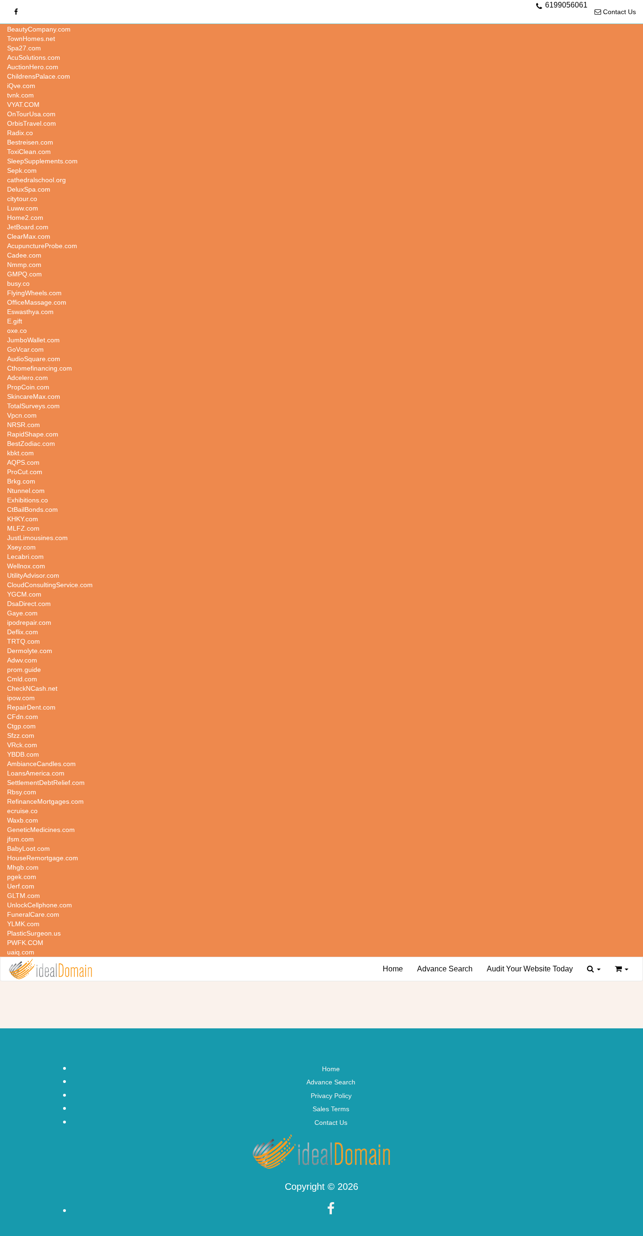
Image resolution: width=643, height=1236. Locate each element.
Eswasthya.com (30, 311)
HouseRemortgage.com (42, 858)
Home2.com (25, 217)
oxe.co (17, 330)
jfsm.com (20, 839)
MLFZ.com (23, 528)
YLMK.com (23, 924)
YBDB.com (23, 754)
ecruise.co (22, 811)
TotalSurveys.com (33, 406)
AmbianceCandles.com (41, 763)
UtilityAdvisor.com (33, 575)
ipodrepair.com (29, 622)
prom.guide (24, 669)
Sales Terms (331, 1109)
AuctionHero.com (32, 67)
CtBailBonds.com (32, 509)
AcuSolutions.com (33, 57)
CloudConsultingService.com (50, 585)
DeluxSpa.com (28, 189)
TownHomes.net (31, 38)
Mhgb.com (23, 867)
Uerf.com (20, 886)
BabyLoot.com (28, 848)
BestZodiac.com (31, 443)
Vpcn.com (22, 415)
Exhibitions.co (27, 500)
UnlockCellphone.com (39, 905)
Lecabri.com (25, 556)
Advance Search (445, 969)
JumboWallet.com (33, 340)
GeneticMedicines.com (41, 829)
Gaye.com (22, 613)
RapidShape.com (32, 434)
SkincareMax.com (33, 396)
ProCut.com (24, 472)
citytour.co (22, 198)
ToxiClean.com (29, 151)
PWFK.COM (25, 942)
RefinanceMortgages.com (45, 801)
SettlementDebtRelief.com (46, 782)
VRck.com (22, 745)
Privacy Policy (331, 1095)
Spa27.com (24, 48)
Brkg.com (21, 481)
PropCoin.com (28, 387)
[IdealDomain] (51, 969)
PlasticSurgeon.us (34, 933)
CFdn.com (22, 716)
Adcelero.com (27, 377)
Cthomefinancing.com (39, 368)
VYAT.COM (23, 104)
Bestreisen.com (30, 142)
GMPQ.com (24, 274)
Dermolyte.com (29, 650)
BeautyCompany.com (39, 29)
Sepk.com (22, 170)
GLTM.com (23, 895)
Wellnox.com (26, 566)
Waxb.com (22, 820)
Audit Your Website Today (530, 969)
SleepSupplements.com (42, 161)
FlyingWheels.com (34, 293)
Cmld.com (22, 679)
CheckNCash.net (32, 688)
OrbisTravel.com (31, 123)
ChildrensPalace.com (38, 76)
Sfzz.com (20, 735)
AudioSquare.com (33, 359)
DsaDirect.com (29, 603)
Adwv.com (22, 660)
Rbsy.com (21, 792)
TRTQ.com (23, 641)
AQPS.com (23, 462)
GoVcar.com (25, 349)
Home (393, 969)
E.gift (14, 321)
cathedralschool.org (36, 180)
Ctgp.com (21, 726)
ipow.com (21, 698)
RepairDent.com (31, 707)
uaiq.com (20, 952)
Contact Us (618, 12)
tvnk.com (20, 95)
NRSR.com (23, 424)
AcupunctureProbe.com (42, 246)
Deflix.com (22, 632)
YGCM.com (24, 594)
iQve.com (21, 85)
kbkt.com (20, 453)
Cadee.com (24, 255)
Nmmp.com (24, 264)
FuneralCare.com (33, 914)
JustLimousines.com (37, 537)
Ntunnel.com (26, 490)
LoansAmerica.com (35, 773)
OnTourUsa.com (31, 114)
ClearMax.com (28, 236)
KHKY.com (22, 519)
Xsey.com (21, 547)
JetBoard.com (27, 227)
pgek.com (21, 877)
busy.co (18, 283)
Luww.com (22, 208)
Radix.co (20, 133)
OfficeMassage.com (36, 302)
